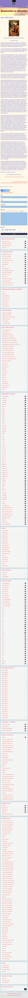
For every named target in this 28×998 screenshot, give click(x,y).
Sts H (14, 622)
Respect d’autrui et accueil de (7, 745)
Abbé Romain (14, 811)
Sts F (14, 618)
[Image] (15, 211)
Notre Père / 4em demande (7, 905)
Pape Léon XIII (4, 381)
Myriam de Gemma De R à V (14, 515)
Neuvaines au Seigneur (6, 551)
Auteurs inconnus (5, 715)
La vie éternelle (5, 917)
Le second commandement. (7, 888)
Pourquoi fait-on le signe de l (7, 794)
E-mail (2, 199)
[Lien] (12, 211)
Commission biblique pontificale (8, 354)
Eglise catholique (5, 929)
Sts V (14, 651)
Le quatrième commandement (7, 884)
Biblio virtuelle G (5, 682)
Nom (1, 195)
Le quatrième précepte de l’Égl (7, 863)
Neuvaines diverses (5, 547)
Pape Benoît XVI (5, 364)
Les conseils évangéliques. (7, 857)
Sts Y (14, 657)
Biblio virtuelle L (5, 690)
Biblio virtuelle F (5, 680)
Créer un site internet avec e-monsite (14, 993)
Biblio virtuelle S (5, 705)
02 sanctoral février (14, 585)
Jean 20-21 (14, 431)
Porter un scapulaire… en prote (7, 741)
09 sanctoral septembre (14, 599)
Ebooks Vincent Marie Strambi (14, 260)
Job (14, 435)
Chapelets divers (5, 565)
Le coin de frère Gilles (6, 323)
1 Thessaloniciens (14, 505)
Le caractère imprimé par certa (7, 851)
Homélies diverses (14, 262)
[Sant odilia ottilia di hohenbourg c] (14, 28)
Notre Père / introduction (6, 913)
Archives (14, 737)
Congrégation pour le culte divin (7, 335)
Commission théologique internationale (9, 358)
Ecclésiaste (14, 402)
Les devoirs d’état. (5, 859)
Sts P (14, 638)
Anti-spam (3, 227)
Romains (14, 482)
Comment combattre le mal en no (8, 784)
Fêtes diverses (4, 572)
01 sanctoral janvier (14, 583)
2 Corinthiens (14, 499)
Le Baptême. (4, 849)
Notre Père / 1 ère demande (7, 911)
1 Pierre (14, 503)
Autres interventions (5, 306)
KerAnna (14, 266)
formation (4, 293)
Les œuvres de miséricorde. (7, 826)
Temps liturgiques (5, 576)
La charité (4, 792)
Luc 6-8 (14, 443)
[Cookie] (2, 995)
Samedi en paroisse (5, 299)
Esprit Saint (4, 934)
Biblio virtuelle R (5, 703)
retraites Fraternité (5, 295)
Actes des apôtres (14, 396)
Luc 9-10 (14, 445)
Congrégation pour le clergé (7, 333)
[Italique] (2, 211)
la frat (3, 291)
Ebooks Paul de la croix (14, 258)
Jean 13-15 (14, 427)
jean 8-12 (14, 425)
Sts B (14, 610)
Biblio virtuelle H (5, 684)
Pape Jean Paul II (5, 366)
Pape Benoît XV (5, 387)
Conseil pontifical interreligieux (7, 348)
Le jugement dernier (5, 786)
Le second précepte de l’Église (7, 868)
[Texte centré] (11, 211)
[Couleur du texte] (7, 211)
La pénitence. (4, 841)
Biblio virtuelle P (5, 699)
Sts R (14, 643)
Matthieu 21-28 (14, 476)
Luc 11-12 (14, 447)
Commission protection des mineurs (8, 356)
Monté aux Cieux (5, 938)
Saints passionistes (14, 241)
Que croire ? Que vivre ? (6, 782)
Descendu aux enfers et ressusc (8, 940)
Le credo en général (5, 954)
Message (2, 209)
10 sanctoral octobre (14, 601)
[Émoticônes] (19, 211)
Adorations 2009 (5, 530)
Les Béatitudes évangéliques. (7, 828)
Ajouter (14, 233)
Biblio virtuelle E (5, 678)
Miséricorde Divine (5, 304)
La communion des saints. (7, 925)
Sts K (14, 628)
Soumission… (4, 764)
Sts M (14, 632)
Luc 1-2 (14, 439)
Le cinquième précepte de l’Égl (7, 861)
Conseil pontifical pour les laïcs (7, 350)
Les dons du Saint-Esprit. (6, 830)
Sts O (14, 636)
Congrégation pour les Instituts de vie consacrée (11, 344)
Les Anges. (4, 950)
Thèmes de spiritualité (14, 524)
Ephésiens (14, 404)
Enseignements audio (14, 517)
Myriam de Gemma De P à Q (14, 513)
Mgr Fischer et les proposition (7, 814)
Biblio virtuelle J (5, 688)
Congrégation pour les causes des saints (9, 342)
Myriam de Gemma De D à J (14, 509)
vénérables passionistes (14, 245)
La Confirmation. (5, 847)
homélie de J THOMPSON (7, 312)
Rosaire (3, 563)
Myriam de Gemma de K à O (14, 511)
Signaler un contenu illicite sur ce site (14, 995)
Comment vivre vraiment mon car (8, 774)
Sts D (14, 614)
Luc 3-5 (14, 441)
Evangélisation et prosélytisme (7, 799)
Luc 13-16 (14, 449)
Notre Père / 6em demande (7, 901)
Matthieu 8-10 (14, 468)
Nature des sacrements (6, 855)
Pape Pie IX (4, 379)
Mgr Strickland (14, 807)
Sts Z (14, 659)
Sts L (14, 630)
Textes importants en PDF (7, 329)
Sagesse (14, 484)
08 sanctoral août (14, 597)
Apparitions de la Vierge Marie (7, 759)
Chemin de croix (5, 557)
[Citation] (9, 211)
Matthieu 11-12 (14, 470)
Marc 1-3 (14, 456)
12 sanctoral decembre (14, 605)
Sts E (14, 616)
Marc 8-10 (14, 460)
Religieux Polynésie (5, 967)
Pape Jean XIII (4, 371)
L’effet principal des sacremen (7, 853)
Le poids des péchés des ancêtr (8, 776)
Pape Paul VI (4, 368)
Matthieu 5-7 (14, 466)
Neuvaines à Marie (5, 549)
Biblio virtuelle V (5, 709)
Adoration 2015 (5, 541)
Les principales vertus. (6, 833)
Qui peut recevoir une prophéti (7, 778)
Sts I (14, 624)
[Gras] (1, 211)
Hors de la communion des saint (8, 923)
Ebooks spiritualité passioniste (14, 270)
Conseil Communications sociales (8, 352)
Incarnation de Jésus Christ (7, 944)
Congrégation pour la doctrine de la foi (9, 338)
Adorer (3, 766)
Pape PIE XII (4, 373)
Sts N (14, 634)
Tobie (14, 491)
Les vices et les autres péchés (7, 822)
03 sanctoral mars (14, 587)
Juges (14, 437)
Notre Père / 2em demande (7, 909)
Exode (14, 408)
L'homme (3, 948)
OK (25, 989)
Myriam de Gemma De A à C (14, 507)
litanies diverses (5, 543)
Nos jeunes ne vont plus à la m (7, 790)
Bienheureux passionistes (14, 243)
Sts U (14, 649)
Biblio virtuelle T (5, 707)
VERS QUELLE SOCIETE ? (14, 730)
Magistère (14, 805)
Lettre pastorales (5, 321)
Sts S (14, 645)
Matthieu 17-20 (14, 474)
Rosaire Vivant (4, 302)
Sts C (14, 612)
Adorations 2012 (5, 536)
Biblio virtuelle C (5, 674)
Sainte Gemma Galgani (14, 280)
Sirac (14, 486)
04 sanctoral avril (14, 589)
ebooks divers (14, 276)
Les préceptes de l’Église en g (7, 872)
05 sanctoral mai (14, 591)
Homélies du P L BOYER (6, 314)
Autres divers (14, 247)
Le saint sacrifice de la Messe (7, 843)
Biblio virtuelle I (5, 686)
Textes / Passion (14, 264)
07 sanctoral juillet (14, 595)
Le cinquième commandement (7, 882)
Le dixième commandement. (7, 874)
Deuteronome (14, 400)
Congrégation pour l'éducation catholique (9, 340)
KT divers (14, 519)
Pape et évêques (5, 927)
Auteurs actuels (5, 717)
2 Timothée (14, 495)
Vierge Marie (4, 574)
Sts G (14, 620)
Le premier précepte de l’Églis (7, 870)
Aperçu (22, 211)
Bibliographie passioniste (14, 254)
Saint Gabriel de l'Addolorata (14, 278)
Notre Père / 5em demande (7, 903)
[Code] (18, 211)
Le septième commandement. (7, 878)
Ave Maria (4, 896)
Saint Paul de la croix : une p (7, 285)
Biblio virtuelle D (5, 676)
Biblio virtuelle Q (5, 701)
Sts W (14, 653)
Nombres (14, 478)
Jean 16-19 (14, 429)
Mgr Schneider (14, 809)
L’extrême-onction (5, 839)
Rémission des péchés (6, 921)
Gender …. (4, 772)
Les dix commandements (6, 892)
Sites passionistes (5, 965)
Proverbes (14, 480)
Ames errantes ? (5, 755)
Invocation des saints (6, 894)
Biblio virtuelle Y (5, 711)
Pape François (4, 362)
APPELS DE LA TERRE (14, 724)
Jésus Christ (4, 946)
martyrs (14, 663)
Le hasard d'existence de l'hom (7, 797)
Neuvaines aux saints (6, 553)
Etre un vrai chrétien (5, 958)
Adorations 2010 (5, 532)
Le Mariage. (4, 835)
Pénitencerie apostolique (6, 360)
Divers (3, 389)
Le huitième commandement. (7, 876)
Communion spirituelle (6, 749)
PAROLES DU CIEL (14, 726)
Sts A (14, 608)
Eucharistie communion (6, 845)
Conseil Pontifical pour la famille (8, 346)
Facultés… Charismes (6, 768)
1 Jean (14, 501)
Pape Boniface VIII (5, 385)
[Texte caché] (13, 211)
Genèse (14, 412)
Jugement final (4, 936)
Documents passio (14, 268)
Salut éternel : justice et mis (7, 743)
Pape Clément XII (5, 383)
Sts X (14, 655)
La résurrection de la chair (7, 919)
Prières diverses (5, 559)
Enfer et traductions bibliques (7, 751)
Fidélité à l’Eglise (5, 757)
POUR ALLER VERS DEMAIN (14, 728)
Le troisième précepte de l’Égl (7, 866)
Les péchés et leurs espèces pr (8, 824)
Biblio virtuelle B (5, 672)
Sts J (14, 626)
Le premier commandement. (7, 890)
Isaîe (14, 416)
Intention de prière (5, 982)
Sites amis (4, 971)
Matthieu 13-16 (14, 472)
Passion (3, 555)
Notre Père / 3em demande (7, 907)
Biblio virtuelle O (5, 697)
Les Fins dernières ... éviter (7, 820)
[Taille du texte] (5, 211)
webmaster (4, 978)
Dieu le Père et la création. (7, 952)
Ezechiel (14, 406)
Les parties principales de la (7, 956)
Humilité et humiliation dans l (7, 788)
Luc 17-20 (14, 451)
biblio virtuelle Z (5, 713)
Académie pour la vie (6, 331)
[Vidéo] (16, 211)
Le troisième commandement (7, 886)
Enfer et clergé (4, 753)
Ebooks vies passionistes (14, 272)
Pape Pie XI (4, 375)
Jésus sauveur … (5, 761)
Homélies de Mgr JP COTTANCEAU (8, 316)
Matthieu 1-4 (14, 464)
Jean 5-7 (14, 423)
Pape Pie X (4, 377)
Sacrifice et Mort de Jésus (7, 942)
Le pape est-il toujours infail (7, 739)
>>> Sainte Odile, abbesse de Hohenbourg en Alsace (14, 176)
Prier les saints (4, 561)
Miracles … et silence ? (6, 780)
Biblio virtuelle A (5, 670)
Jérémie (14, 433)
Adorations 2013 (5, 538)
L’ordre (3, 837)
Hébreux (14, 414)
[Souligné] (4, 211)
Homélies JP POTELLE (6, 319)
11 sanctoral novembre (14, 603)
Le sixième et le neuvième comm (8, 880)
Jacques (14, 418)
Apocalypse (14, 398)
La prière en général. (5, 915)
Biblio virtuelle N (5, 695)
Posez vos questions (6, 980)
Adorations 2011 (5, 534)
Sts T (14, 647)
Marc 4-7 (14, 458)
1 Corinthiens (14, 497)
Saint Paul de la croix (14, 274)
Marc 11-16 (14, 462)
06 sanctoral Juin (14, 593)
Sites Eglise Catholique (6, 969)
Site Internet (3, 204)
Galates (14, 410)
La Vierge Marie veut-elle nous (7, 747)
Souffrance (4, 770)
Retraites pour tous (5, 297)
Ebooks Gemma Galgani (14, 256)
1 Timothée (14, 493)
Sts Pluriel (14, 661)
